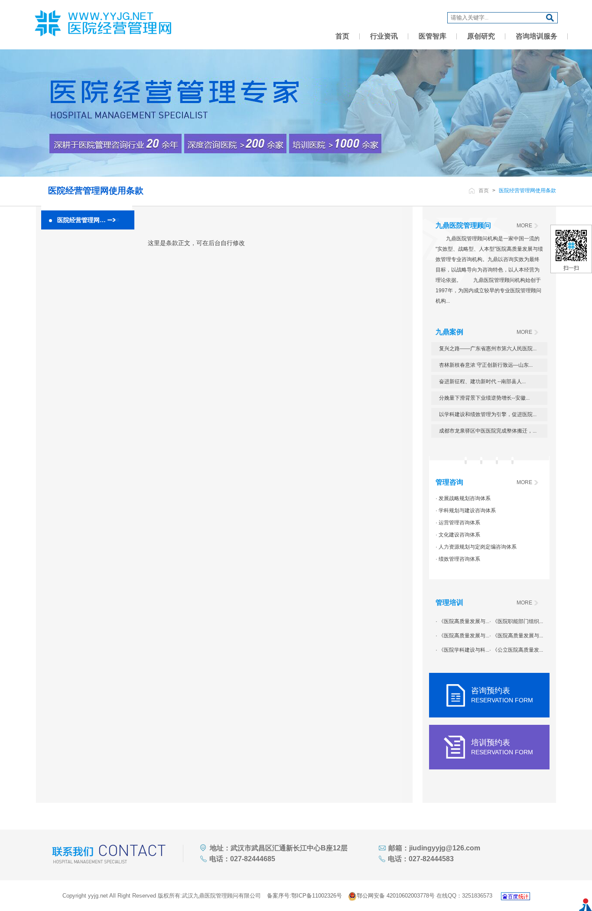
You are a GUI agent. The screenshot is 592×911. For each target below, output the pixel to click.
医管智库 (432, 36)
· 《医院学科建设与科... (462, 650)
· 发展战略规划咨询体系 (463, 498)
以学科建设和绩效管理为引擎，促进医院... (488, 414)
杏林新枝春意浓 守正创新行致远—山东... (486, 365)
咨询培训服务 (536, 36)
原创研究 (481, 36)
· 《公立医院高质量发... (516, 650)
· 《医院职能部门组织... (516, 621)
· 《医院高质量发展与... (462, 621)
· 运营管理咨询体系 (458, 523)
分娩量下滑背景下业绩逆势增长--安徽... (484, 398)
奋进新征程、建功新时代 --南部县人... (482, 381)
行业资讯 (384, 36)
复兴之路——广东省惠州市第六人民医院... (488, 349)
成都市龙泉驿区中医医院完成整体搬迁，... (488, 431)
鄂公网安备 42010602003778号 (396, 895)
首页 (342, 36)
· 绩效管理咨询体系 (458, 559)
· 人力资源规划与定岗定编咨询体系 (476, 547)
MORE (524, 226)
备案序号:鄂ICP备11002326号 (304, 895)
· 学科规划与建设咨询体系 (466, 510)
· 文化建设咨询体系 (458, 535)
